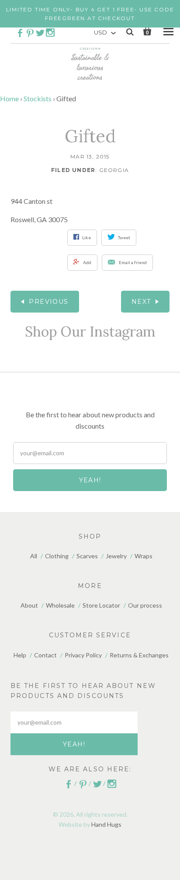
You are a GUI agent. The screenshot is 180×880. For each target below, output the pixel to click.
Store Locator (101, 605)
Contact (45, 655)
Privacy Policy (83, 655)
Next (141, 302)
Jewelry (116, 556)
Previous (48, 302)
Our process (145, 605)
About (29, 605)
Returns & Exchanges (139, 655)
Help (20, 655)
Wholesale (60, 605)
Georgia (114, 170)
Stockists (38, 98)
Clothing (57, 556)
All (33, 556)
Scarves (87, 556)
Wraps (143, 556)
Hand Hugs (106, 824)
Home (9, 98)
